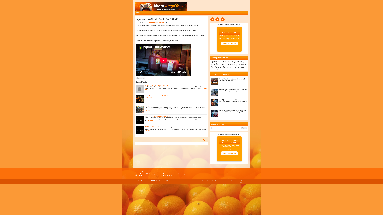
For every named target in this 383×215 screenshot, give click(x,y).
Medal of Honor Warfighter (152, 126)
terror (160, 22)
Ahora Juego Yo (147, 180)
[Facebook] (212, 21)
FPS (150, 22)
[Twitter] (217, 21)
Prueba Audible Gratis (229, 43)
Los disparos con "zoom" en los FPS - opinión (156, 106)
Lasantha (231, 180)
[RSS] (222, 21)
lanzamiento (154, 22)
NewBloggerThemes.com (242, 182)
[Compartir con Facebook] (142, 78)
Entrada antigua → (202, 140)
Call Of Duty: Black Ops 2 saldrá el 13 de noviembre (158, 116)
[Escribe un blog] (138, 78)
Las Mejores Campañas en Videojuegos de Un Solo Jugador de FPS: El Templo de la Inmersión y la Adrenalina (233, 101)
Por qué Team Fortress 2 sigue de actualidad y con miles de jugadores (232, 79)
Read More (149, 97)
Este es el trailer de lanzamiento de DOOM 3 (156, 95)
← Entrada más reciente (142, 140)
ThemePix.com (215, 180)
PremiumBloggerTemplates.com (241, 180)
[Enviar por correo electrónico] (137, 78)
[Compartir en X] (140, 78)
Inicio (138, 13)
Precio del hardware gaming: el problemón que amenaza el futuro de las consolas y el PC (232, 111)
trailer (164, 22)
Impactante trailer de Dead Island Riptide (157, 19)
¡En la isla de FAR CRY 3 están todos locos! (156, 85)
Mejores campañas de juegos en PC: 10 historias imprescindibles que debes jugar (233, 90)
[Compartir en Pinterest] (144, 78)
